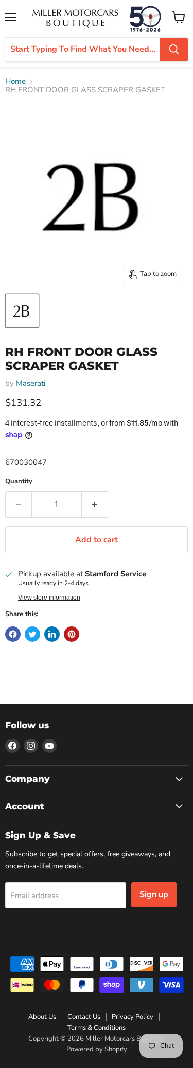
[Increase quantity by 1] (95, 504)
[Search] (174, 49)
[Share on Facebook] (13, 634)
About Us (42, 1017)
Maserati (30, 383)
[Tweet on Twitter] (32, 634)
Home (15, 81)
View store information (49, 597)
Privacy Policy (132, 1017)
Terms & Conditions (96, 1027)
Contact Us (83, 1017)
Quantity (18, 481)
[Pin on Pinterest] (71, 634)
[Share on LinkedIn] (52, 634)
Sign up (153, 894)
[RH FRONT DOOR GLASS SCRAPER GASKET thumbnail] (22, 310)
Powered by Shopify (96, 1049)
